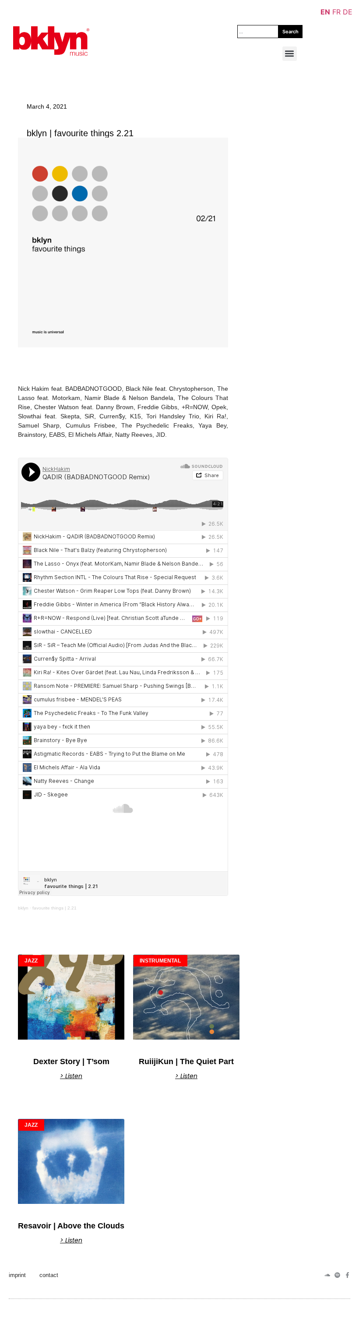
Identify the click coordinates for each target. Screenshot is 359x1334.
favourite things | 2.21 (54, 908)
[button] (289, 53)
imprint (17, 1275)
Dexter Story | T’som (71, 1061)
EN (325, 11)
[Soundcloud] (327, 1275)
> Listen (71, 1076)
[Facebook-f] (347, 1275)
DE (347, 11)
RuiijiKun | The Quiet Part (186, 1061)
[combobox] (257, 31)
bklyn (23, 908)
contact (48, 1275)
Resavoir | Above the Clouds (71, 1225)
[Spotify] (337, 1275)
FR (336, 11)
